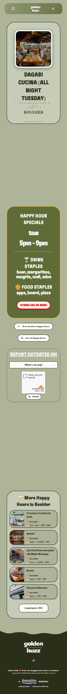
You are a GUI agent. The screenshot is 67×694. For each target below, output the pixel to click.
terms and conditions (40, 686)
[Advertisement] (33, 165)
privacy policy (24, 686)
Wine (46, 277)
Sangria (23, 277)
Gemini (30, 533)
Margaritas (38, 272)
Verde (30, 571)
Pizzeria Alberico (36, 588)
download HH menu (33, 305)
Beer (21, 272)
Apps (20, 293)
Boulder (33, 112)
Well (36, 277)
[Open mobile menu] (13, 8)
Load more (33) (33, 608)
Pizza (46, 293)
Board (33, 293)
